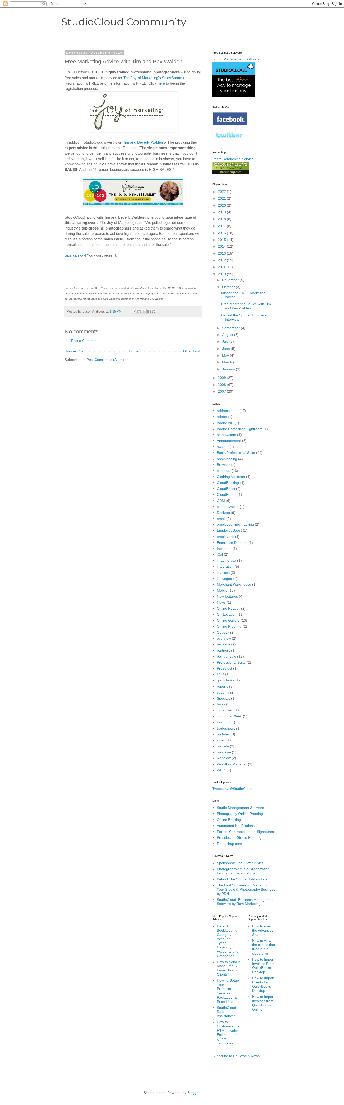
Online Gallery (228, 620)
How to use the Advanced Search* (263, 930)
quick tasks (225, 680)
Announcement (229, 441)
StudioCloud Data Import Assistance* (226, 1012)
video (221, 740)
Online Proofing (229, 626)
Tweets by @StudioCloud (232, 789)
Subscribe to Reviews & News (236, 1056)
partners (223, 650)
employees (225, 537)
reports (222, 686)
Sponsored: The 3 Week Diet (240, 863)
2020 (222, 205)
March (227, 362)
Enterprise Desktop (232, 543)
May (226, 355)
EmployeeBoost (229, 530)
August (228, 335)
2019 (222, 212)
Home (134, 351)
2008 (222, 385)
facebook (224, 549)
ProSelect (224, 668)
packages (224, 644)
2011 (222, 267)
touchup (223, 722)
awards (222, 447)
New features (227, 596)
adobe (222, 417)
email (221, 519)
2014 (222, 246)
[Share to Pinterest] (153, 311)
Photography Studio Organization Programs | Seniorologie (243, 871)
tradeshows (226, 728)
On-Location (226, 614)
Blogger (193, 1093)
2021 (222, 198)
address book (227, 411)
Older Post (191, 351)
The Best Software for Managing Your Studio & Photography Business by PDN (246, 889)
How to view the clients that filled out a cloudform (263, 947)
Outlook (223, 632)
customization (228, 507)
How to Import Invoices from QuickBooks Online (263, 1003)
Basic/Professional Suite (236, 453)
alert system (226, 435)
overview (224, 638)
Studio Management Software (240, 808)
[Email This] (134, 311)
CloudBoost (226, 489)
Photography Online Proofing (240, 814)
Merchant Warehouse (234, 584)
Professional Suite (231, 662)
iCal (220, 554)
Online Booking (229, 820)
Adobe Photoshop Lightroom (239, 429)
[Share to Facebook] (148, 311)
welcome (224, 752)
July (225, 341)
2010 (222, 274)
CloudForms (226, 494)
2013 (222, 253)
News (221, 602)
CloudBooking (228, 483)
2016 (222, 233)
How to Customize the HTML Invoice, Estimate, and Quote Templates (228, 1032)
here (161, 83)
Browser (223, 465)
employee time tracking (235, 524)
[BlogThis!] (139, 311)
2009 (222, 378)
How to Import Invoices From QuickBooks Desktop (263, 965)
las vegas (224, 579)
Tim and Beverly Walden (143, 142)
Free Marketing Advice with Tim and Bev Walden (246, 306)
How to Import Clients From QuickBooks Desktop (263, 984)
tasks (221, 704)
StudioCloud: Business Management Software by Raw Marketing (246, 902)
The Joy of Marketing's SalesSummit (153, 77)
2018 (222, 219)
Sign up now (75, 255)
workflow (224, 758)
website (223, 746)
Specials (223, 698)
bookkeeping (227, 459)
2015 (222, 240)
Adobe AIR (225, 423)
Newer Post (75, 351)
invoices (223, 572)
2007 (222, 391)
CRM (221, 501)
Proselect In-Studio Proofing (239, 837)
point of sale (226, 656)
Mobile (222, 590)
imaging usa (226, 560)
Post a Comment (84, 341)
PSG (220, 674)
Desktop (223, 513)
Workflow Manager (232, 764)
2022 (222, 191)
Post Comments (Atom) (105, 360)
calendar (224, 471)
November (231, 280)
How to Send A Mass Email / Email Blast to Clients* (228, 968)
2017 (222, 226)
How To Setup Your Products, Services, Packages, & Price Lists (228, 991)
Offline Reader (228, 608)
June (226, 349)
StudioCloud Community (123, 22)
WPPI (221, 770)
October (229, 287)
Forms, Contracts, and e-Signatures (245, 832)
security (223, 692)
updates (223, 734)
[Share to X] (144, 311)
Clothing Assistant (231, 477)
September (231, 328)
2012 (222, 260)
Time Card (225, 710)
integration (225, 566)
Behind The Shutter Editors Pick (242, 879)
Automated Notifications (236, 826)
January (229, 369)
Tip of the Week (229, 716)
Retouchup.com (229, 844)
